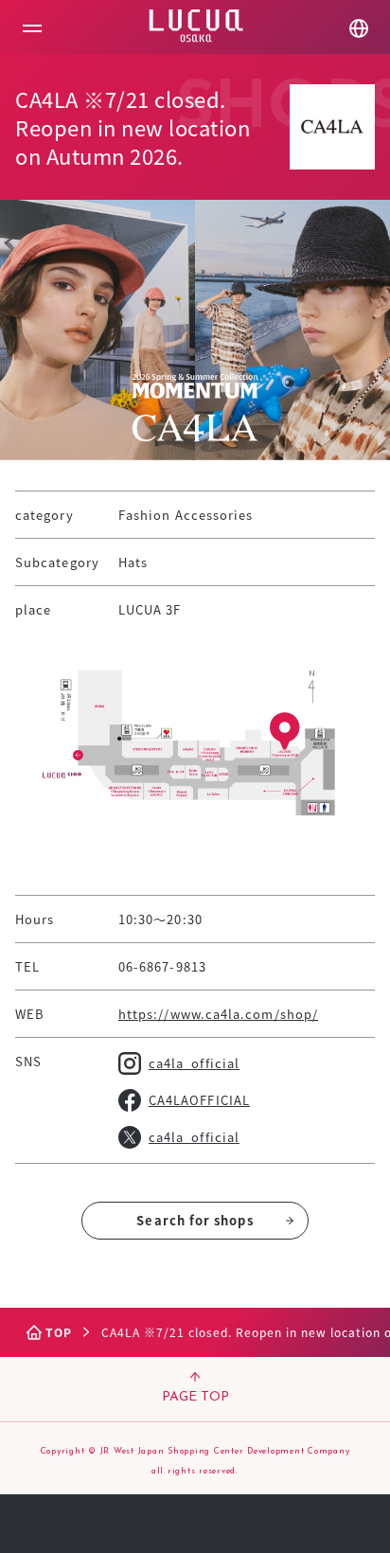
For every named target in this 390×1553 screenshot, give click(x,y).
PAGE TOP (195, 1397)
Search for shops (194, 1220)
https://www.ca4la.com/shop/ (218, 1014)
